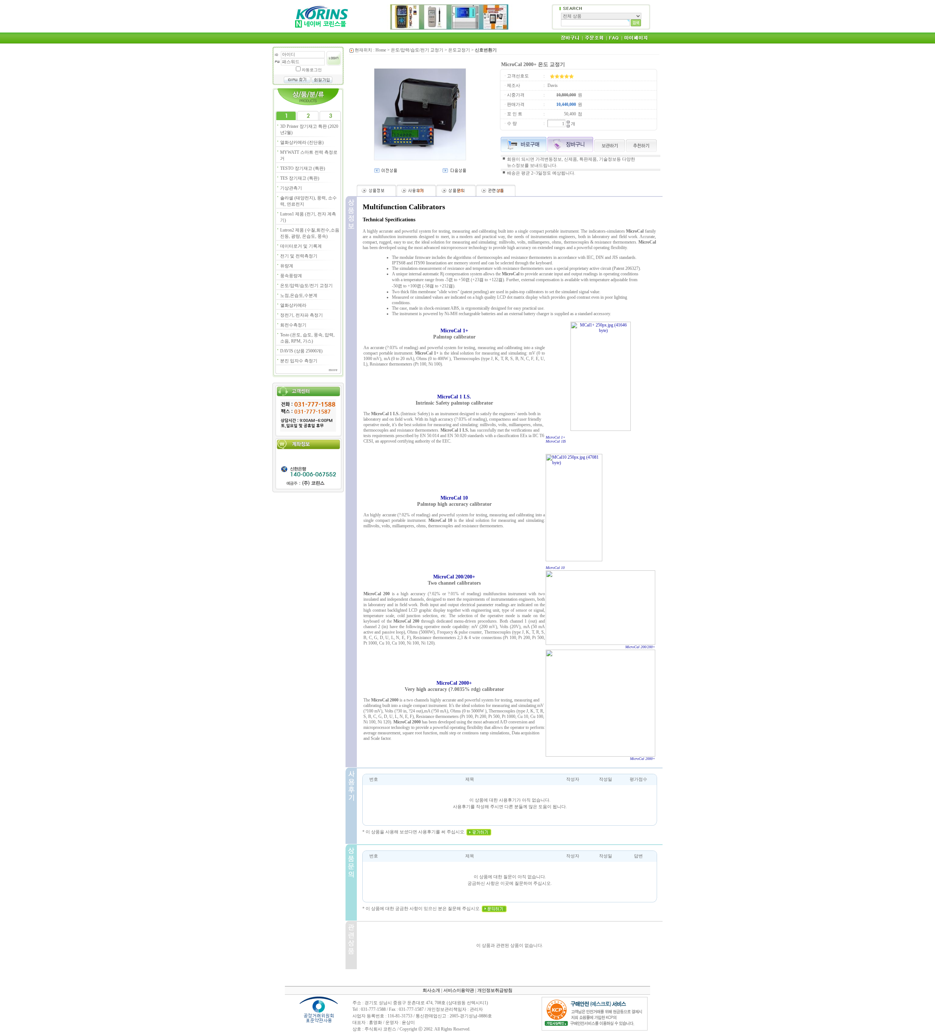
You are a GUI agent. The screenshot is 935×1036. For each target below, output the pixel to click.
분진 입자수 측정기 (298, 360)
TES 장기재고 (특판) (299, 178)
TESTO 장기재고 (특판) (302, 168)
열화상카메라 (293, 305)
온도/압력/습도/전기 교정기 (306, 285)
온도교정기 (459, 50)
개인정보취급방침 (494, 990)
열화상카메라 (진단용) (302, 142)
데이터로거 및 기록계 (301, 246)
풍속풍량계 (291, 275)
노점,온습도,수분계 (298, 295)
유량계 (286, 265)
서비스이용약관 (458, 990)
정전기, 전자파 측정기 (301, 315)
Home (380, 50)
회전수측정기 (293, 325)
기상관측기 (291, 188)
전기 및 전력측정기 (298, 256)
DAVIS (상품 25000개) (301, 350)
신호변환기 (486, 50)
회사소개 (431, 990)
